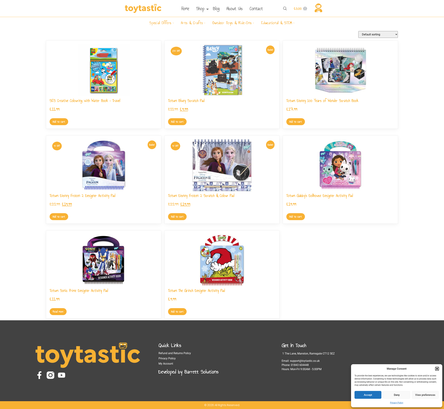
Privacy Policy (396, 403)
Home (185, 8)
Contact (256, 8)
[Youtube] (61, 375)
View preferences (425, 395)
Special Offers (160, 23)
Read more (58, 311)
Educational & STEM (276, 23)
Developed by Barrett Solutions (189, 372)
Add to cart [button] (59, 121)
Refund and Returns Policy (175, 353)
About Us (235, 8)
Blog (216, 8)
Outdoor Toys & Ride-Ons (232, 23)
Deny (397, 395)
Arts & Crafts (192, 23)
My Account (166, 363)
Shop (200, 8)
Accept (368, 395)
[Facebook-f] (39, 375)
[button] (437, 368)
